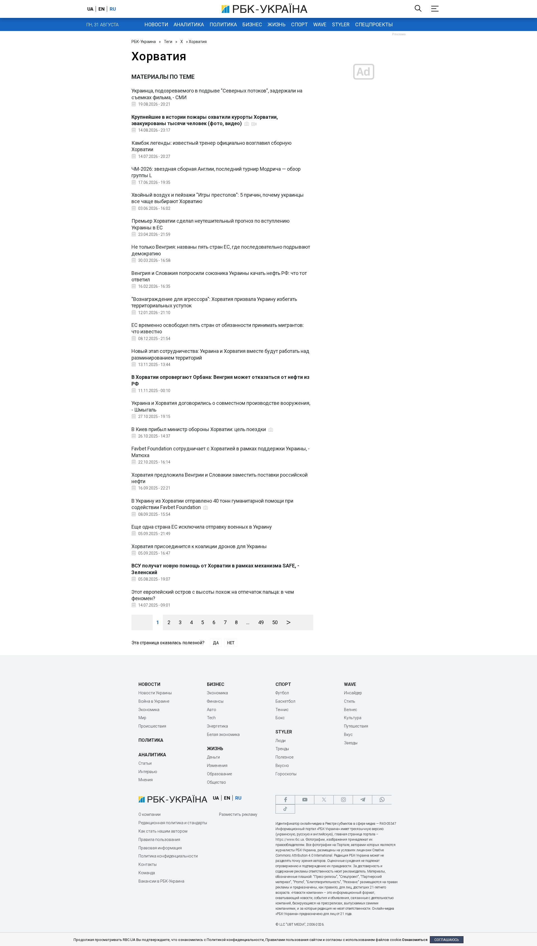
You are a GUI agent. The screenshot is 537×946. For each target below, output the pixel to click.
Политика (223, 24)
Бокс (280, 718)
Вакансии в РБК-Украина (161, 881)
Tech (211, 718)
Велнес (350, 709)
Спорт (299, 24)
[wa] (382, 799)
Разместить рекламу (238, 814)
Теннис (282, 709)
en (101, 9)
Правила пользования (159, 839)
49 (261, 622)
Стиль (349, 701)
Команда (146, 873)
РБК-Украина (143, 41)
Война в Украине (153, 701)
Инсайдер (353, 693)
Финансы (215, 701)
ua (90, 9)
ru (113, 9)
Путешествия (356, 726)
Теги (168, 41)
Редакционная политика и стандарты (172, 823)
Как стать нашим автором (162, 831)
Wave (319, 24)
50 (275, 622)
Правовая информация (160, 848)
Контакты (147, 864)
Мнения (145, 780)
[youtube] (304, 799)
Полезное (284, 757)
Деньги (213, 757)
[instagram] (343, 799)
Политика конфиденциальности (168, 856)
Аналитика (189, 24)
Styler (341, 24)
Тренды (282, 749)
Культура (352, 718)
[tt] (285, 809)
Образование (219, 774)
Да (216, 643)
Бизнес (252, 24)
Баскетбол (285, 701)
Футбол (282, 693)
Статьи (145, 763)
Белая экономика (223, 734)
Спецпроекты (374, 24)
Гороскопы (285, 774)
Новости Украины (155, 693)
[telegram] (362, 799)
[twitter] (324, 799)
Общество (216, 782)
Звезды (350, 743)
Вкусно (282, 765)
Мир (142, 718)
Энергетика (217, 726)
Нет (230, 643)
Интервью (147, 771)
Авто (211, 709)
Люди (280, 740)
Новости (156, 24)
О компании (149, 814)
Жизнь (277, 24)
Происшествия (152, 726)
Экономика (148, 709)
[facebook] (285, 799)
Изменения (217, 765)
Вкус (348, 734)
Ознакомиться (414, 940)
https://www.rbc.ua (289, 840)
